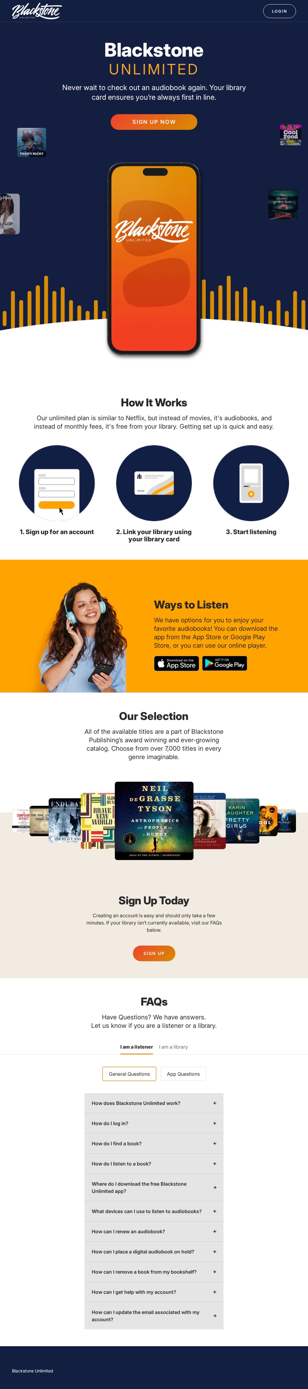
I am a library (173, 1047)
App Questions (183, 1074)
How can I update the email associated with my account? (145, 1315)
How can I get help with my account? (134, 1292)
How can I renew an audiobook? (128, 1231)
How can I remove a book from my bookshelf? (144, 1272)
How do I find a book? (117, 1143)
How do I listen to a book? (121, 1164)
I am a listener (136, 1047)
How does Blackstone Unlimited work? (136, 1103)
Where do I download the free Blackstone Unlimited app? (139, 1187)
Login (279, 11)
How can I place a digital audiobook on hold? (143, 1252)
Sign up (154, 953)
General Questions (129, 1074)
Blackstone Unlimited (32, 1370)
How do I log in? (110, 1123)
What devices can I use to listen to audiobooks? (147, 1211)
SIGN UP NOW (154, 122)
